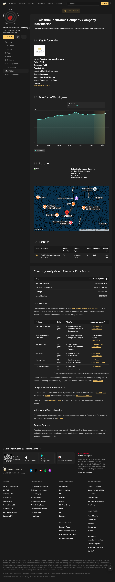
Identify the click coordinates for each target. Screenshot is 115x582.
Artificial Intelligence (38, 505)
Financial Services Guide (46, 577)
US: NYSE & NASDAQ (10, 486)
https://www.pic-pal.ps (42, 85)
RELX (61, 509)
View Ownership (73, 11)
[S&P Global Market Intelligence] (85, 454)
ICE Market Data (97, 344)
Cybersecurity (36, 512)
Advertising (92, 520)
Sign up (104, 3)
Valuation (9, 46)
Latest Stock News (94, 486)
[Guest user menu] (110, 4)
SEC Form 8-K (96, 367)
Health (8, 56)
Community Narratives (96, 501)
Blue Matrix (96, 340)
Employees (40, 150)
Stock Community (12, 74)
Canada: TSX (7, 501)
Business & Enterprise (95, 547)
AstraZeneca (64, 486)
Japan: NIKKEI (8, 509)
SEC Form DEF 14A (98, 362)
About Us (91, 523)
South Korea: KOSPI (10, 512)
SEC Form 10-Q (97, 329)
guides (47, 395)
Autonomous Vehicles (38, 501)
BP (60, 512)
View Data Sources (85, 473)
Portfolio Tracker (65, 527)
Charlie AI (91, 551)
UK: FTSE (6, 490)
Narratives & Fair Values (67, 534)
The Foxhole (92, 494)
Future (8, 49)
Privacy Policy (24, 577)
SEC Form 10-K (97, 326)
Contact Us (92, 527)
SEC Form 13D (97, 356)
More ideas (35, 516)
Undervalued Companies (40, 486)
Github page (101, 392)
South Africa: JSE (9, 505)
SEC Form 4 (96, 353)
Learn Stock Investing (95, 540)
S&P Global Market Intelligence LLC (86, 308)
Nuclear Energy (36, 498)
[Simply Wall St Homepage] (4, 3)
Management (11, 64)
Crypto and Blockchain (39, 509)
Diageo (61, 501)
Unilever (62, 498)
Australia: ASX (8, 494)
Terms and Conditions (10, 577)
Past (8, 53)
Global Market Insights (96, 490)
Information (9, 71)
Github (60, 418)
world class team (54, 400)
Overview (8, 42)
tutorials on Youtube (84, 395)
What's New (92, 505)
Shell (61, 494)
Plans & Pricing (93, 516)
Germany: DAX (8, 516)
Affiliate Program (94, 544)
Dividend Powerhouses (39, 490)
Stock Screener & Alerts (67, 531)
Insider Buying (36, 494)
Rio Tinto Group (64, 505)
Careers (90, 531)
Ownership (10, 67)
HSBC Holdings (64, 490)
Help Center (92, 536)
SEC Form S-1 (96, 347)
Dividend (9, 60)
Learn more (98, 381)
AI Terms (33, 577)
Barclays (62, 516)
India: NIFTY (7, 498)
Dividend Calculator (66, 538)
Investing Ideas (93, 498)
